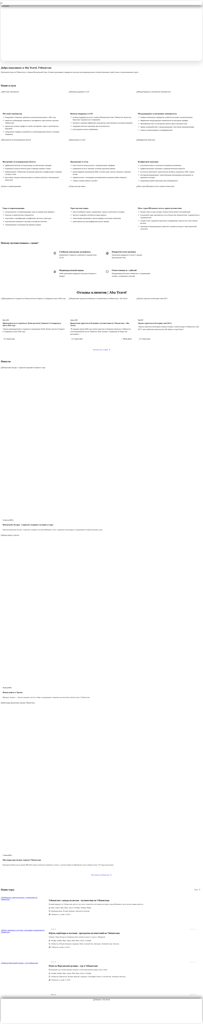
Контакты (122, 3)
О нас (94, 1009)
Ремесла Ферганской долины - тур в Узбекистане (73, 966)
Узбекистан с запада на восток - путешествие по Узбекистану (79, 900)
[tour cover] (23, 913)
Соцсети (108, 1012)
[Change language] (199, 3)
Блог (94, 1012)
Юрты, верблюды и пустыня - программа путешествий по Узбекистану (84, 933)
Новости (101, 1015)
